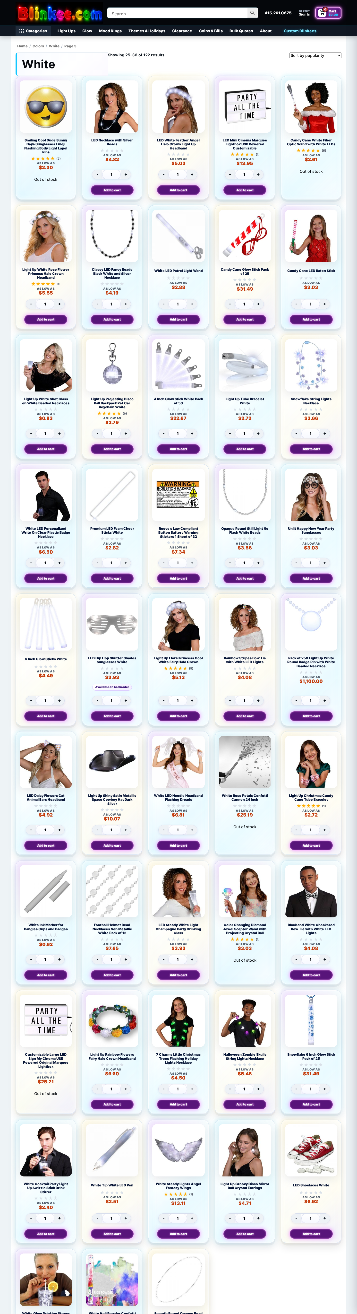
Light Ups (67, 30)
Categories (36, 30)
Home (22, 46)
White (54, 46)
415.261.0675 (278, 12)
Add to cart (112, 190)
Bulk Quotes (241, 30)
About (266, 30)
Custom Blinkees (300, 30)
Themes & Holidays (146, 30)
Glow (87, 30)
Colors (38, 46)
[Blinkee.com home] (59, 13)
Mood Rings (110, 30)
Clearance (182, 30)
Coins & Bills (211, 30)
